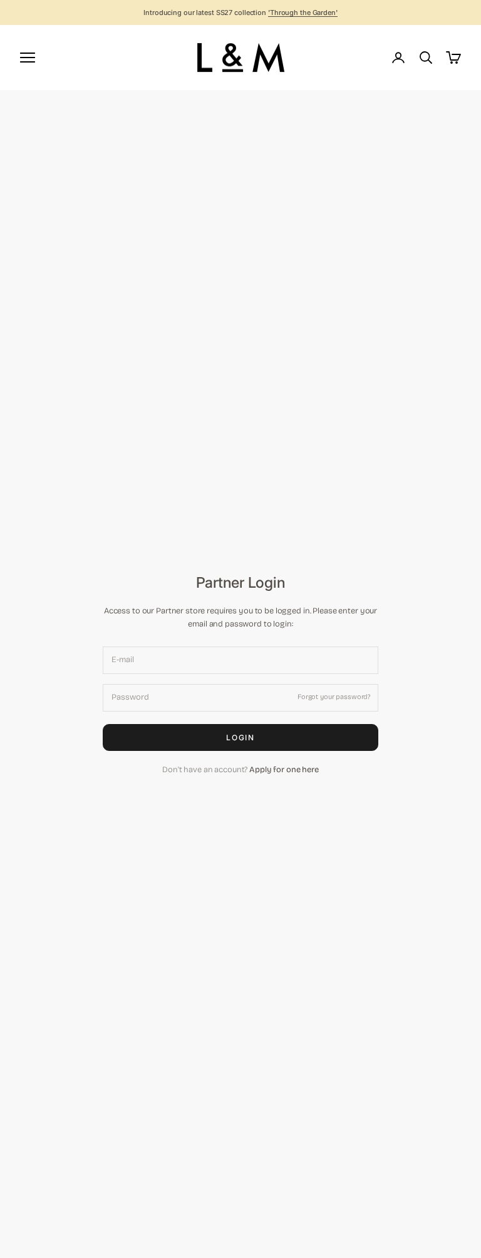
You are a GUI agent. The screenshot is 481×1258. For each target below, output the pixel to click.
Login (241, 737)
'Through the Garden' (303, 12)
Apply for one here (284, 770)
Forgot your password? (333, 697)
